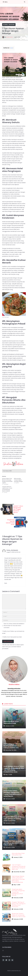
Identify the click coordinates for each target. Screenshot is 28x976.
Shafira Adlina (9, 37)
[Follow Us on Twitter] (6, 960)
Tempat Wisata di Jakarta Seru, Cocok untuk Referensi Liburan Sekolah (7, 489)
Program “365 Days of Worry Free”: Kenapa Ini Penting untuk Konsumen (14, 819)
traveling (11, 24)
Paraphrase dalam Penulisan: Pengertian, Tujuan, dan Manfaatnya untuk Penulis (13, 793)
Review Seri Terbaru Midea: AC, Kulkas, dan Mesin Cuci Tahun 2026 (13, 843)
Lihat (11, 48)
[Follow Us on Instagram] (9, 960)
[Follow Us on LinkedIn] (12, 960)
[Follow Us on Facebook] (3, 960)
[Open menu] (3, 950)
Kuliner (5, 24)
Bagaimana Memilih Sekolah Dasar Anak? (10, 522)
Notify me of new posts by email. (12, 637)
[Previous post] (2, 509)
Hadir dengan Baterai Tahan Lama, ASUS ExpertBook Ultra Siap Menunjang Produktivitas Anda (14, 769)
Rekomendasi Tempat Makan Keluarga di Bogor (18, 480)
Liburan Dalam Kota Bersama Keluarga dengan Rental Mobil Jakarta (7, 481)
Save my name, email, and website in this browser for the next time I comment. (14, 625)
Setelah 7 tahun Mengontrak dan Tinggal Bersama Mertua (18, 509)
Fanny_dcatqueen (12, 550)
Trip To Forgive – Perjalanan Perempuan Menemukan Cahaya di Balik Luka (14, 746)
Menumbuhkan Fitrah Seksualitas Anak (11, 722)
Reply (5, 583)
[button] (25, 2)
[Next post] (26, 522)
